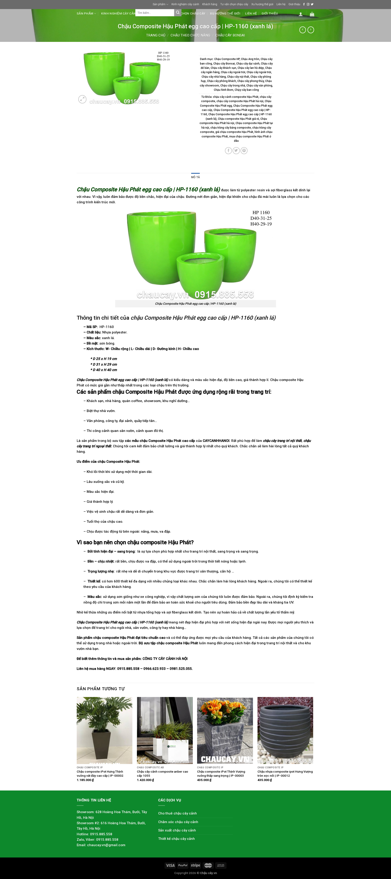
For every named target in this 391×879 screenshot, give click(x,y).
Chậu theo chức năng (190, 35)
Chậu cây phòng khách (221, 81)
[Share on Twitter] (236, 150)
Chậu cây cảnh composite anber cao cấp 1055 (162, 773)
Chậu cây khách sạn (223, 67)
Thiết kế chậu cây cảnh (176, 839)
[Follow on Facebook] (304, 4)
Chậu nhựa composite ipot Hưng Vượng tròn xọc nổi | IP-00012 (285, 773)
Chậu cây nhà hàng (214, 76)
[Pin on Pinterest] (244, 150)
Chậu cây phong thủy (250, 81)
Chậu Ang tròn (250, 59)
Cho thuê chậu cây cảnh (177, 813)
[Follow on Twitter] (312, 4)
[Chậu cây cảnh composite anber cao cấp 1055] (165, 730)
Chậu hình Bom (223, 89)
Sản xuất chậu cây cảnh (177, 830)
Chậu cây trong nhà (232, 85)
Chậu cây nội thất (238, 76)
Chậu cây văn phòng (259, 85)
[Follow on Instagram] (308, 4)
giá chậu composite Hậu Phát (234, 132)
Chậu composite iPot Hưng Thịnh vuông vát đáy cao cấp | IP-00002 (100, 773)
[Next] (313, 743)
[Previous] (77, 743)
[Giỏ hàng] (312, 14)
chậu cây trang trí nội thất (282, 441)
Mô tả (195, 177)
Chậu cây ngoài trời (233, 72)
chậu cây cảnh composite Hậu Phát (235, 96)
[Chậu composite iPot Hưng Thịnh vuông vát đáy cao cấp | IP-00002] (105, 730)
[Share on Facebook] (228, 150)
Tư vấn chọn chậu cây (234, 4)
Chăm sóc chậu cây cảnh (178, 822)
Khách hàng (209, 4)
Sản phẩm (159, 4)
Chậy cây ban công (247, 89)
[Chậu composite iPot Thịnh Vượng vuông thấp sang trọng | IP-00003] (225, 730)
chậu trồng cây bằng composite (230, 127)
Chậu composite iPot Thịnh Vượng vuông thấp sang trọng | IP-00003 (221, 773)
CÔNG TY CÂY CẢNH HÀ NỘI (165, 659)
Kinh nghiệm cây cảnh (185, 4)
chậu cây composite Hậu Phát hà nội (240, 101)
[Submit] (177, 12)
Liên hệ (281, 4)
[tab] (195, 177)
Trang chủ (155, 35)
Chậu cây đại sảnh (248, 63)
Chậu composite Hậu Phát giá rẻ (238, 118)
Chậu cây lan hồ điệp (251, 67)
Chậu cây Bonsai (230, 35)
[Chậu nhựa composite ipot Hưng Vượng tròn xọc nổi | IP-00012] (285, 730)
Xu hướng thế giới (262, 4)
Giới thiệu (294, 4)
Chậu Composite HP (227, 59)
